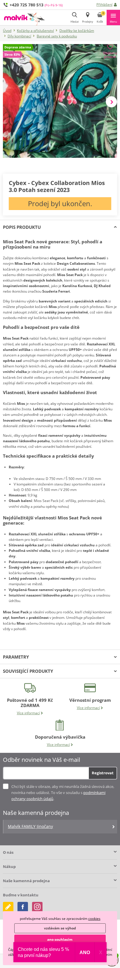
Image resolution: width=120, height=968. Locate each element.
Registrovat (103, 772)
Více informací (28, 713)
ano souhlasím (60, 939)
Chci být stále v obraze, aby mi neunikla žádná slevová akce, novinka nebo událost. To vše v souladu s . (62, 792)
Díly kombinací (19, 36)
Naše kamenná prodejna (26, 880)
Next (111, 101)
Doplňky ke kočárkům (76, 30)
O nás (8, 852)
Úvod (7, 30)
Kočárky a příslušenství (35, 30)
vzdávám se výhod (60, 928)
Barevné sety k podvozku (57, 36)
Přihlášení (104, 4)
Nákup (9, 866)
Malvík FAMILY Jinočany (30, 826)
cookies (94, 918)
